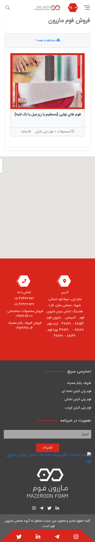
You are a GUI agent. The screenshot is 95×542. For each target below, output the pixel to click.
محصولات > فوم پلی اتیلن (53, 131)
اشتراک (47, 448)
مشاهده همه (46, 40)
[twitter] (19, 537)
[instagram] (76, 537)
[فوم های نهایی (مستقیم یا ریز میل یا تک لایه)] (47, 81)
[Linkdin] (38, 537)
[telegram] (57, 537)
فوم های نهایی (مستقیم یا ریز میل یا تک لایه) (47, 115)
